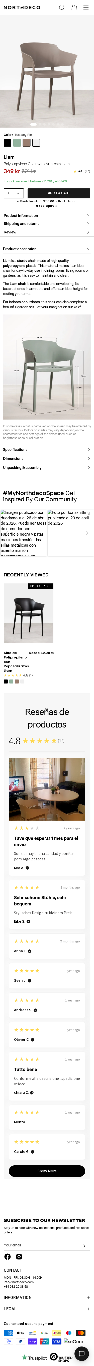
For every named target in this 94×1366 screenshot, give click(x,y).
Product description (20, 249)
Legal (10, 1308)
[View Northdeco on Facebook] (7, 1256)
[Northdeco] (22, 7)
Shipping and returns (21, 223)
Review (10, 232)
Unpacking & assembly (22, 468)
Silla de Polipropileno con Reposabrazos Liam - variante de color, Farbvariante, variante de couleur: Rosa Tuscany (17, 681)
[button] (7, 533)
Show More (47, 1171)
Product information (21, 215)
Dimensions (13, 459)
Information (18, 1297)
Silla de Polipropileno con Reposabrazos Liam (16, 662)
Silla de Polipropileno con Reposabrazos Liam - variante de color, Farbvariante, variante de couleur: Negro (6, 681)
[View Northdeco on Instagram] (19, 1256)
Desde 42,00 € (41, 653)
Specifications (15, 450)
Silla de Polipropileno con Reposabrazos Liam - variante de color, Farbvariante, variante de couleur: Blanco (22, 681)
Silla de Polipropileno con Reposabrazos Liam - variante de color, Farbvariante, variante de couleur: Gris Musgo (11, 681)
